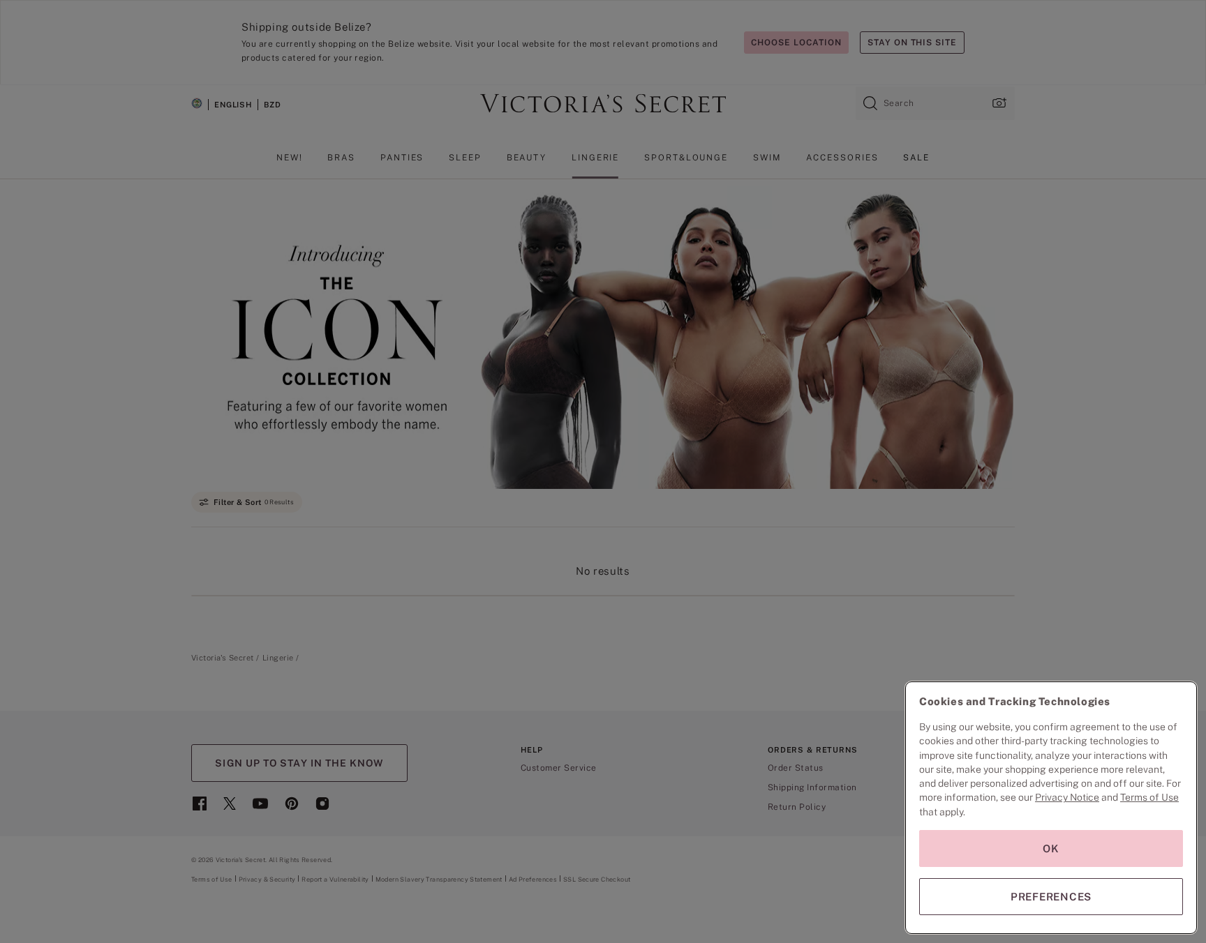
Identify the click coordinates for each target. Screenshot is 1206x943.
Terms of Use (1149, 797)
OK (1051, 848)
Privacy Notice (1067, 797)
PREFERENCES (1051, 897)
